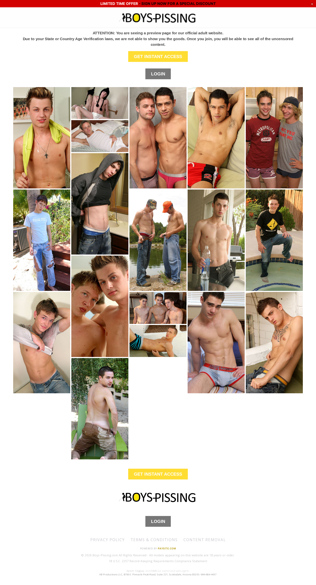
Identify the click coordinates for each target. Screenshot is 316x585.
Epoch (130, 570)
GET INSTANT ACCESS (158, 56)
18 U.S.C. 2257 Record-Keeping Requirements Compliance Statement (158, 561)
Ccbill (154, 570)
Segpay (139, 570)
